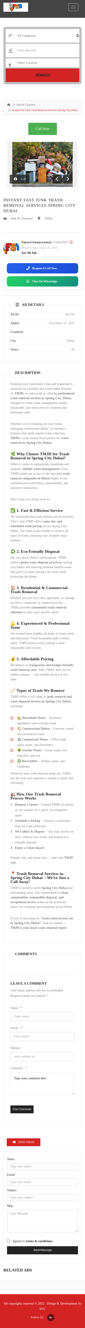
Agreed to (32, 1241)
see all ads (29, 253)
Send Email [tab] (26, 1142)
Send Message (43, 1250)
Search (42, 75)
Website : (16, 1048)
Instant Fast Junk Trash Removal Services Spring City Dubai (39, 205)
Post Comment (22, 1109)
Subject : (12, 1190)
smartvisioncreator (37, 242)
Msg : (10, 1205)
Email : (16, 1028)
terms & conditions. (39, 1241)
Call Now (43, 129)
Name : (11, 1159)
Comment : (18, 1068)
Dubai (48, 218)
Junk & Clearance (25, 104)
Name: (15, 1008)
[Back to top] (70, 1299)
